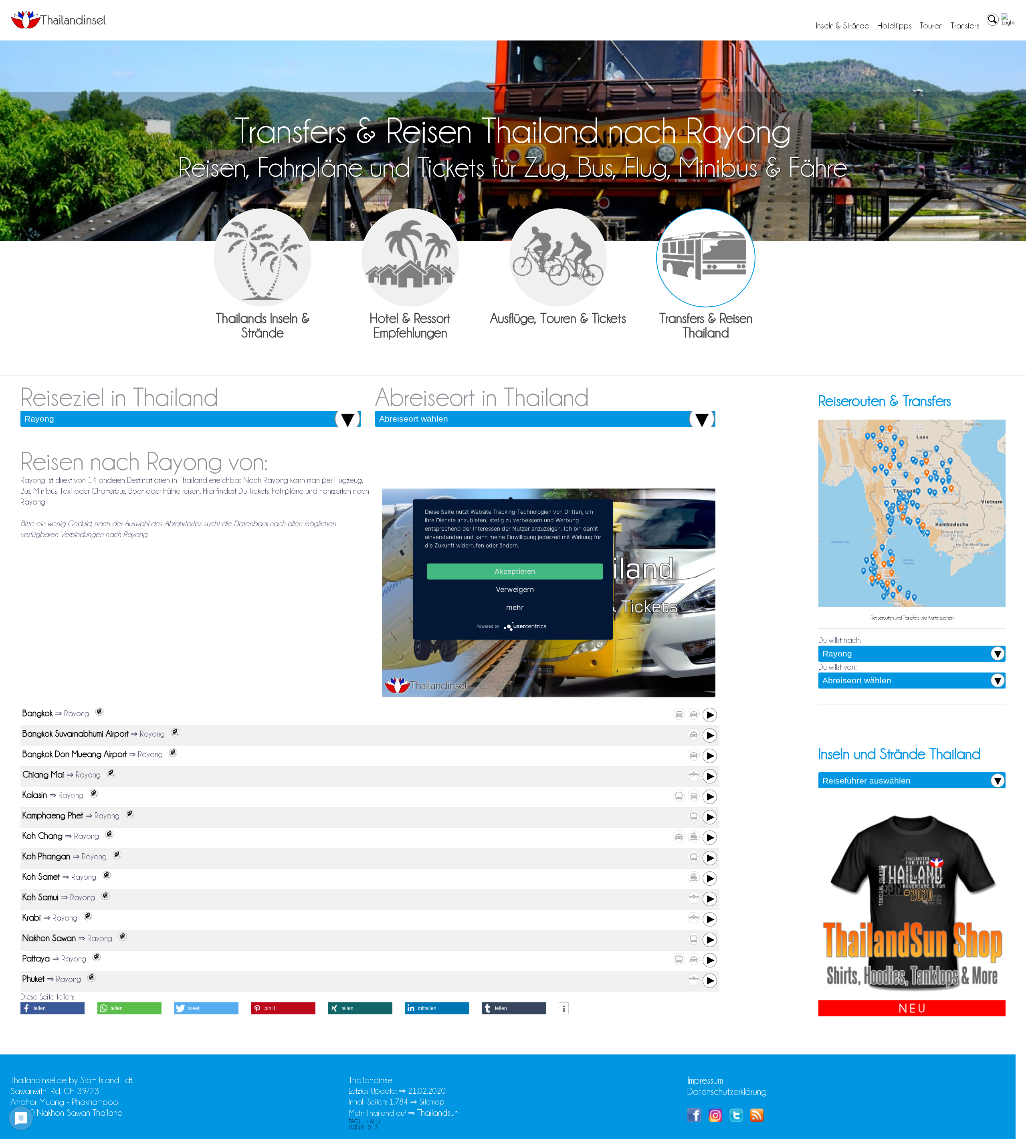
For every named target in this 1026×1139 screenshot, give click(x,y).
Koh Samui (41, 897)
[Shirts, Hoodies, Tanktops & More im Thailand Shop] (912, 995)
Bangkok (38, 713)
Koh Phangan (47, 856)
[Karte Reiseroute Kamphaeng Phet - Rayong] (127, 816)
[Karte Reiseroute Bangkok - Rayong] (97, 713)
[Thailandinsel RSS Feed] (757, 1119)
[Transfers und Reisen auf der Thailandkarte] (912, 606)
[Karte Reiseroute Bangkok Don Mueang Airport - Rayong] (171, 754)
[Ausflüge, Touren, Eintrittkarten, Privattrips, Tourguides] (558, 258)
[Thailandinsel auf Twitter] (736, 1119)
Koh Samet (42, 876)
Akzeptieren (515, 571)
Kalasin (35, 795)
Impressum (705, 1080)
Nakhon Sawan (50, 938)
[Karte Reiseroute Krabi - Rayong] (85, 918)
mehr (515, 607)
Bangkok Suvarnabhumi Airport (75, 733)
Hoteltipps (894, 25)
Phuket (34, 978)
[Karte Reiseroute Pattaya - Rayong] (94, 959)
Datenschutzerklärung (727, 1091)
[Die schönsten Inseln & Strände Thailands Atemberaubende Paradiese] (262, 258)
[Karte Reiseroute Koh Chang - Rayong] (107, 836)
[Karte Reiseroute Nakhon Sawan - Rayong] (120, 938)
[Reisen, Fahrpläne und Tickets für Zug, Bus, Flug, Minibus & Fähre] (705, 258)
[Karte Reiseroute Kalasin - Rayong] (91, 795)
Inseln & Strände (842, 25)
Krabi (32, 917)
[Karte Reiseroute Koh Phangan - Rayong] (115, 856)
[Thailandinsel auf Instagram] (715, 1119)
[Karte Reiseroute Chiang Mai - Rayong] (109, 775)
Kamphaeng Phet (53, 815)
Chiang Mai (44, 774)
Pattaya (37, 958)
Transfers (965, 25)
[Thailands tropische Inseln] (58, 26)
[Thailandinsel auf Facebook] (694, 1119)
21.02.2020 (427, 1091)
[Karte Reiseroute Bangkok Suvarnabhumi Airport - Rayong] (173, 734)
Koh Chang (43, 835)
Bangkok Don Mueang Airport (74, 754)
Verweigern (515, 589)
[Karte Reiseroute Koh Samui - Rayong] (103, 897)
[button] (52, 1008)
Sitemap (431, 1102)
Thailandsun (437, 1112)
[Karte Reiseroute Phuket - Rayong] (89, 979)
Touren (931, 25)
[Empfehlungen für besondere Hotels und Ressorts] (410, 258)
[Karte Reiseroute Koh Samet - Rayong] (104, 877)
